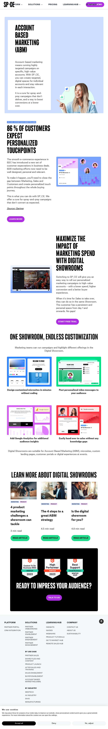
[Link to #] (101, 621)
